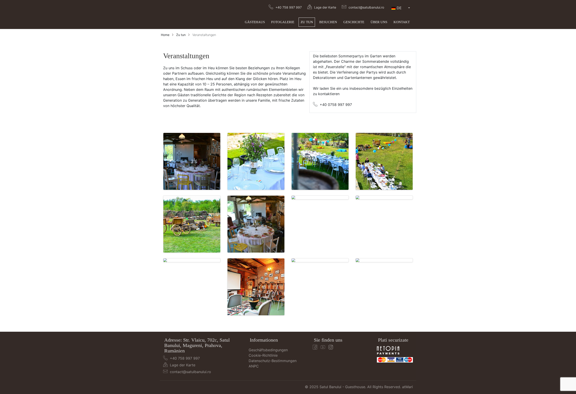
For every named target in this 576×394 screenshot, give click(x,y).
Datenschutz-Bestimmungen (273, 360)
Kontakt (402, 22)
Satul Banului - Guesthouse (342, 387)
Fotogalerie (282, 22)
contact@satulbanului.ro (366, 7)
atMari (407, 387)
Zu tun (307, 22)
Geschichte (353, 22)
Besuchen (328, 22)
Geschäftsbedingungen (268, 350)
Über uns (379, 22)
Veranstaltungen (204, 35)
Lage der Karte (325, 7)
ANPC (254, 366)
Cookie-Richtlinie (263, 355)
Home (165, 35)
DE (399, 8)
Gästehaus (255, 22)
